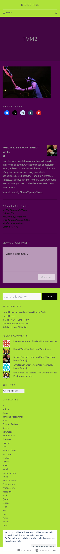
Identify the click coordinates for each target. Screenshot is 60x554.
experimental (9, 435)
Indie (5, 465)
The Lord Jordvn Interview (15, 323)
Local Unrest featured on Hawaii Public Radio (24, 312)
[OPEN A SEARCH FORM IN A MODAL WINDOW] (56, 13)
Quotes (6, 499)
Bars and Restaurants (13, 416)
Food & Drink (9, 450)
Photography (9, 487)
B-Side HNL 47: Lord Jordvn (16, 319)
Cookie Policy (16, 541)
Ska (4, 510)
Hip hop (6, 458)
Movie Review (9, 473)
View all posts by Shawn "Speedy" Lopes (23, 192)
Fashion (6, 443)
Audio (5, 412)
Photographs (9, 484)
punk (5, 495)
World (5, 525)
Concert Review (10, 424)
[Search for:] (22, 296)
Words (6, 521)
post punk (7, 491)
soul (5, 514)
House (6, 461)
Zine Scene (45, 349)
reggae (6, 502)
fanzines (7, 439)
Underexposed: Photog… (25, 372)
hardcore (7, 454)
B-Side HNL (30, 5)
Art (4, 405)
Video (5, 517)
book (5, 420)
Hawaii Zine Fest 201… (24, 349)
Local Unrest (9, 316)
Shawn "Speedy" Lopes (24, 357)
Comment (46, 277)
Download (7, 431)
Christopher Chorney (23, 364)
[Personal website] (4, 156)
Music (5, 476)
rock (5, 506)
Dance (6, 427)
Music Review (9, 480)
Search (50, 296)
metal (5, 469)
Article (6, 409)
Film (5, 446)
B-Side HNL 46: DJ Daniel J (15, 327)
